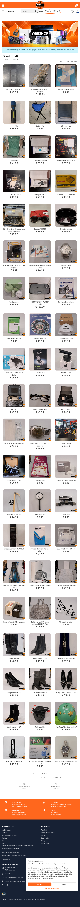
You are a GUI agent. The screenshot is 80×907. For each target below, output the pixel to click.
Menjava (4, 838)
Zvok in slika (45, 838)
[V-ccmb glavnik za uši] (66, 75)
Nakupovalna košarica (55, 787)
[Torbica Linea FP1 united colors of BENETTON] (40, 608)
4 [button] (44, 777)
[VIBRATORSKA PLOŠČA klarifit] (40, 288)
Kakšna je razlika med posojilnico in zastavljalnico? (18, 845)
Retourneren (6, 860)
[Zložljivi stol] (40, 112)
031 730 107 (9, 874)
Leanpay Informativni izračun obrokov (14, 855)
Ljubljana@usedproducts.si (14, 877)
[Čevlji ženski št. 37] (14, 713)
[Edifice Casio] (66, 251)
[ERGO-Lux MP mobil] (40, 146)
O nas (3, 841)
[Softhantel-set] (66, 500)
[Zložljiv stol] (14, 146)
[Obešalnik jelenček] (66, 608)
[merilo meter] (40, 500)
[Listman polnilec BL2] (14, 75)
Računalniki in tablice (48, 833)
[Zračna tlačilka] (40, 713)
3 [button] (41, 777)
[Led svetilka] (14, 112)
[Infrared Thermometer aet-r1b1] (40, 535)
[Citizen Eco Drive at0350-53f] (66, 747)
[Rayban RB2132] (40, 215)
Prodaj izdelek (6, 830)
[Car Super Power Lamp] (66, 288)
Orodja (43, 841)
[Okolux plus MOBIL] (40, 181)
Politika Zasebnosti (15, 899)
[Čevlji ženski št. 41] (40, 644)
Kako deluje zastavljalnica (10, 848)
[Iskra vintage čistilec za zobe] (14, 608)
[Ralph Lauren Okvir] (40, 395)
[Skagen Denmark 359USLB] (14, 535)
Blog (3, 843)
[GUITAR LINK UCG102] (14, 181)
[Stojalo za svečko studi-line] (66, 466)
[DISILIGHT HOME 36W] (14, 747)
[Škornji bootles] (14, 644)
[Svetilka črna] (66, 359)
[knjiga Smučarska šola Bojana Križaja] (40, 251)
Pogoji (4, 899)
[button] (58, 777)
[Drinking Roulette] (40, 324)
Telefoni (44, 830)
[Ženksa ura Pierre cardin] (66, 644)
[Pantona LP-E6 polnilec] (66, 181)
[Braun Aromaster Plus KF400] (40, 571)
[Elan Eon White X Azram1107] (66, 713)
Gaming (43, 835)
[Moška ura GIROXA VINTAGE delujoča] (40, 430)
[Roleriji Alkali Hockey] (14, 466)
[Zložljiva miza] (66, 112)
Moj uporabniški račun (24, 787)
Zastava (4, 833)
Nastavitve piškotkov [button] (52, 888)
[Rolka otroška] (66, 430)
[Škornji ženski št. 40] (40, 679)
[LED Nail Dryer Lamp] (66, 324)
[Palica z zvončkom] (14, 500)
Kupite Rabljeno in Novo (9, 835)
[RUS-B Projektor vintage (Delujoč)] (40, 75)
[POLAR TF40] (66, 395)
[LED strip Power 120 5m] (66, 535)
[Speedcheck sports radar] (66, 146)
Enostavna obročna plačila (10, 852)
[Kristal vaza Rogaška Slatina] (14, 430)
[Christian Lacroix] (66, 215)
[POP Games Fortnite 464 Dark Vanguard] (14, 251)
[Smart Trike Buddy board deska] (14, 359)
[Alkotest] (14, 395)
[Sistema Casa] (40, 466)
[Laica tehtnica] (40, 359)
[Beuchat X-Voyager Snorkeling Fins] (14, 571)
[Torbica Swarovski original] (66, 571)
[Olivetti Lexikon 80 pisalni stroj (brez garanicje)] (14, 215)
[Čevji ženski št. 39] (14, 679)
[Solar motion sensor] (14, 324)
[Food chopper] (14, 288)
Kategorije (9, 11)
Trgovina (5, 59)
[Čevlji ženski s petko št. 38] (66, 679)
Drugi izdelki (15, 59)
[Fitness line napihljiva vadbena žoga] (40, 747)
